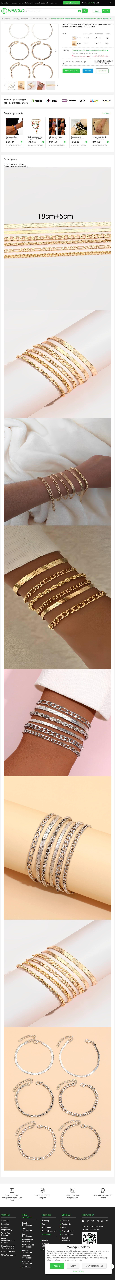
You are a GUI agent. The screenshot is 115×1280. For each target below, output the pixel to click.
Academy (45, 1221)
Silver (79, 43)
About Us (65, 1221)
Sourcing (5, 1221)
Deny (73, 1266)
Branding (5, 1224)
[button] (88, 1221)
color (64, 34)
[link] (5, 18)
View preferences (94, 1266)
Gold (78, 38)
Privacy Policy (78, 1271)
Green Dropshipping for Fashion (8, 1240)
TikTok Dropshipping (27, 1229)
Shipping (65, 50)
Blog (43, 1224)
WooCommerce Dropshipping (28, 1246)
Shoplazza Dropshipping (27, 1257)
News (64, 1228)
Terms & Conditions (66, 1239)
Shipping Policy (68, 1234)
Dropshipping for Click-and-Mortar (8, 1247)
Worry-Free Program (5, 1234)
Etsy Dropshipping (27, 1235)
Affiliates (45, 1240)
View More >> (106, 113)
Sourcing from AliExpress (27, 1240)
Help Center (46, 1228)
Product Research (49, 1231)
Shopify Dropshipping (27, 1224)
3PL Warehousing (8, 1255)
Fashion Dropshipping (6, 1229)
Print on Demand (8, 1251)
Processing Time (66, 62)
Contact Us (66, 1224)
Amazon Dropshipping (27, 1251)
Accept (57, 1266)
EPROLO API (27, 1267)
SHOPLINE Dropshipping (27, 1262)
